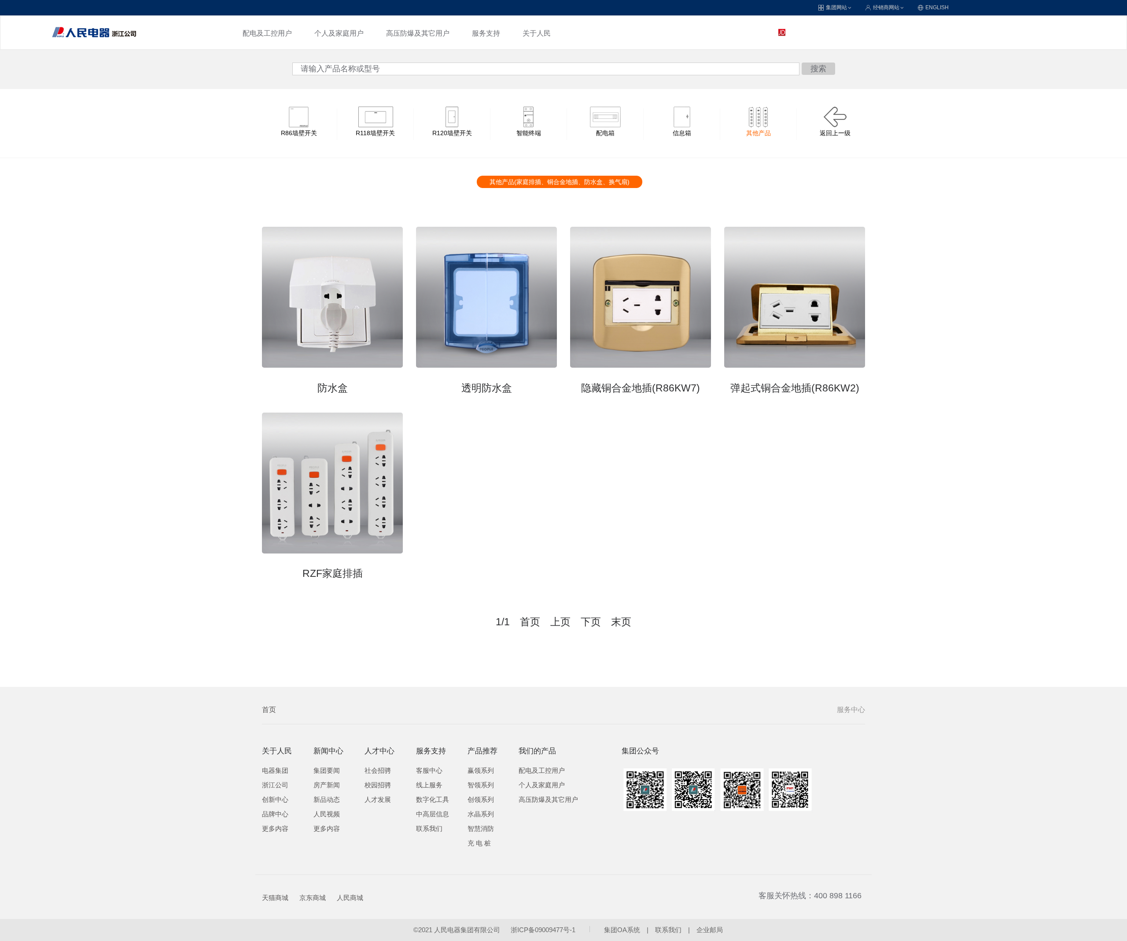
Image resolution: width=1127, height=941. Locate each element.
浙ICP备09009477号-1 (543, 930)
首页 (269, 709)
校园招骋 (378, 785)
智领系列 (481, 785)
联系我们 (429, 828)
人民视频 (326, 814)
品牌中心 (275, 814)
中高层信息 (432, 814)
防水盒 (332, 388)
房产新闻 (326, 785)
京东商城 (312, 897)
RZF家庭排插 (332, 573)
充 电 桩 (479, 843)
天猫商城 (275, 897)
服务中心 (851, 709)
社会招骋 (378, 770)
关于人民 (537, 33)
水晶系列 (481, 814)
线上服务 (429, 785)
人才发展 (378, 799)
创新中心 (275, 799)
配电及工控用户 (267, 33)
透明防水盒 (486, 388)
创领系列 (481, 799)
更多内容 (275, 828)
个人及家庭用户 (339, 33)
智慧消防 (481, 828)
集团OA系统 (622, 930)
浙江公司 (275, 785)
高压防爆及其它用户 (417, 33)
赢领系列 (481, 770)
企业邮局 (709, 930)
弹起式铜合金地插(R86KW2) (794, 388)
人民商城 (350, 897)
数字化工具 (432, 799)
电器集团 (275, 770)
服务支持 (486, 33)
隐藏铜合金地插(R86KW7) (640, 388)
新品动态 (326, 799)
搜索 (818, 68)
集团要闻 (326, 770)
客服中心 (429, 770)
